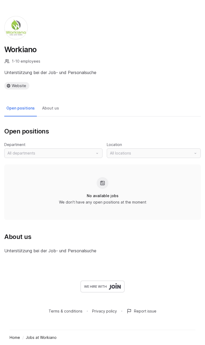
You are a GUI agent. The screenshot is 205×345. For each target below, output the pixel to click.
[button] (53, 153)
